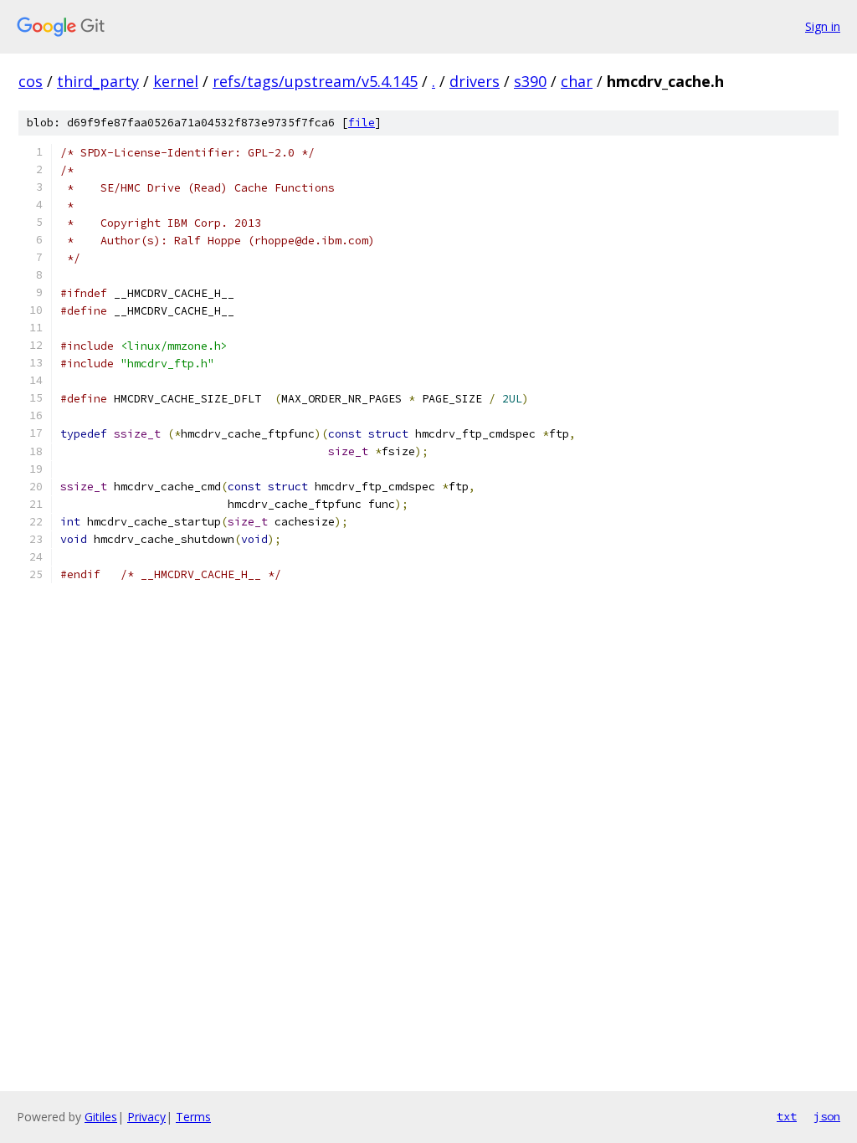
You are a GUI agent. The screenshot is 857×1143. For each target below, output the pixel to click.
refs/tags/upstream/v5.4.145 (315, 81)
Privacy (146, 1117)
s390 (530, 81)
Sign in (822, 26)
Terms (193, 1117)
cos (30, 81)
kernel (175, 81)
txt (787, 1116)
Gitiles (101, 1117)
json (826, 1116)
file (361, 122)
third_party (98, 81)
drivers (474, 81)
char (577, 81)
